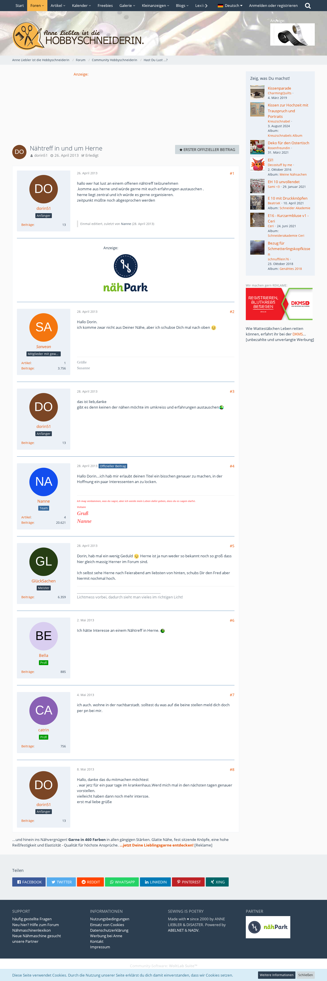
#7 (232, 694)
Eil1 (271, 159)
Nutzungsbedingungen (109, 918)
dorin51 (41, 155)
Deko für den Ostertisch (288, 142)
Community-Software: (163, 965)
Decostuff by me (280, 165)
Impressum (100, 946)
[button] (230, 5)
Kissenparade (279, 88)
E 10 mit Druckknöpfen (287, 198)
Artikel (26, 363)
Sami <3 (274, 187)
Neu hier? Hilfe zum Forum (35, 924)
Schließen (305, 975)
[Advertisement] (126, 108)
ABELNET (176, 930)
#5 (232, 545)
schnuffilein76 (278, 259)
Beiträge (27, 225)
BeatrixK (274, 203)
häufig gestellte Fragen (32, 918)
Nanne (126, 224)
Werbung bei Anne (106, 935)
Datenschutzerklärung (109, 930)
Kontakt (96, 941)
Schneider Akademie (295, 208)
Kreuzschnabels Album (285, 135)
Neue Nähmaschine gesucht (36, 935)
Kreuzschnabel (279, 121)
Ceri (271, 226)
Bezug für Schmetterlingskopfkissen (289, 249)
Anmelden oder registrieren (273, 5)
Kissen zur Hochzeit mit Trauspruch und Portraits (288, 110)
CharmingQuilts (279, 93)
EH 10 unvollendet (284, 181)
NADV (193, 930)
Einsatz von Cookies (107, 924)
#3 (232, 391)
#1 (232, 173)
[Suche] (308, 5)
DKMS (298, 334)
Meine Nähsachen (293, 174)
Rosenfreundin (279, 148)
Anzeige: (81, 74)
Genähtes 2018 (291, 269)
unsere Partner (25, 941)
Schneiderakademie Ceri (286, 235)
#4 (232, 466)
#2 (232, 311)
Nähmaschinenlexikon (31, 930)
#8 (232, 769)
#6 (232, 620)
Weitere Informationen (277, 975)
